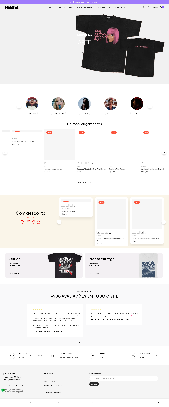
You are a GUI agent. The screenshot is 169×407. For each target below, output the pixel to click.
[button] (19, 106)
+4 (74, 206)
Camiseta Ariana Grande (46, 141)
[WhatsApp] (3, 385)
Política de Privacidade (99, 403)
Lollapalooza (65, 208)
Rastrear (94, 384)
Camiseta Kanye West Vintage (16, 141)
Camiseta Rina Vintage (110, 141)
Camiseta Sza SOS (68, 211)
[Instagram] (10, 385)
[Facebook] (23, 385)
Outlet (7, 139)
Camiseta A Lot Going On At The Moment (84, 141)
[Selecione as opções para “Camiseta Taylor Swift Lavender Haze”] (147, 201)
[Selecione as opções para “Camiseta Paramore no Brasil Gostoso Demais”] (111, 203)
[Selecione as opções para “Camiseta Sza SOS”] (76, 201)
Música (99, 211)
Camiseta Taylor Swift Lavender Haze (145, 211)
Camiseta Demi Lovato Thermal (145, 141)
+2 (145, 206)
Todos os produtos (84, 182)
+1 (84, 136)
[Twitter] (16, 385)
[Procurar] (148, 7)
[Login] (143, 7)
